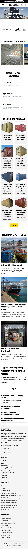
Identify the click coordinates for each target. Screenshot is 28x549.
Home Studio (4, 525)
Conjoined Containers (6, 535)
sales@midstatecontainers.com (9, 445)
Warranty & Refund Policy (8, 468)
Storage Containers (6, 518)
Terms (8, 545)
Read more (4, 382)
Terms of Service (5, 470)
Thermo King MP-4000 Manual (9, 502)
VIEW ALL (14, 225)
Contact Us (4, 477)
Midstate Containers (11, 543)
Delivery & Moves (5, 488)
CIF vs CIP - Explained (11, 265)
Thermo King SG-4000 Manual (9, 507)
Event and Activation (6, 528)
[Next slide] (26, 1)
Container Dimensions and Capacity (10, 498)
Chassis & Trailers (6, 537)
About (2, 486)
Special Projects (5, 530)
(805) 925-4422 (5, 448)
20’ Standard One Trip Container (7, 137)
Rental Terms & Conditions (8, 472)
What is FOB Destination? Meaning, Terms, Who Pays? (13, 306)
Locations (3, 460)
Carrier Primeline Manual (7, 510)
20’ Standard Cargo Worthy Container (21, 137)
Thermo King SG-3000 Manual (9, 505)
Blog (2, 463)
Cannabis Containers (6, 532)
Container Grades (5, 490)
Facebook (3, 452)
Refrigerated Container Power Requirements (12, 495)
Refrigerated (4, 520)
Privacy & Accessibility (15, 545)
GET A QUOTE (19, 1)
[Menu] (2, 5)
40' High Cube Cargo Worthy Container (21, 212)
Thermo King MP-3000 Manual (9, 500)
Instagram (9, 452)
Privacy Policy (5, 475)
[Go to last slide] (1, 1)
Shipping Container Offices (8, 523)
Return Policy (4, 465)
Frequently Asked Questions (8, 493)
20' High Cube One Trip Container (20, 161)
